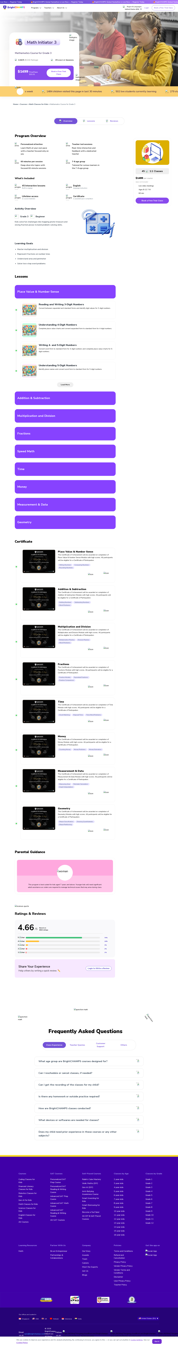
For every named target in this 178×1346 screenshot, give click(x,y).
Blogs (84, 1275)
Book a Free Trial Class (163, 8)
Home (15, 104)
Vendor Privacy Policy (123, 1266)
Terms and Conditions (123, 1251)
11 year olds (119, 1215)
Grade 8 (149, 1207)
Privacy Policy (120, 1262)
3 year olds (118, 1183)
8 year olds (118, 1203)
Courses (23, 104)
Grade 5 (149, 1195)
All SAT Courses (57, 1220)
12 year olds (119, 1219)
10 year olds (119, 1211)
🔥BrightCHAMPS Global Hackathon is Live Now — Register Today (83, 2)
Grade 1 (149, 1179)
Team (84, 1259)
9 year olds (118, 1207)
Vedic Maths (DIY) (90, 1183)
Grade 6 (149, 1199)
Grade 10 (150, 1215)
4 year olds (118, 1187)
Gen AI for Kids (25, 1200)
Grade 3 (149, 1187)
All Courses (24, 1222)
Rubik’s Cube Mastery (91, 1179)
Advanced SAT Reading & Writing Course (58, 1213)
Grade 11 (150, 1219)
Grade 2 (149, 1183)
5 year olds (118, 1191)
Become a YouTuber (90, 1212)
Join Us (85, 1271)
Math (21, 1251)
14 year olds (119, 1227)
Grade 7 (149, 1203)
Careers (85, 1263)
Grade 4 (149, 1191)
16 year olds (119, 1235)
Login (146, 8)
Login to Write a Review (98, 968)
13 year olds (119, 1223)
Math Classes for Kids (38, 104)
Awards (85, 1255)
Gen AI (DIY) (87, 1187)
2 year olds (118, 1179)
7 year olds (118, 1199)
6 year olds (118, 1195)
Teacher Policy (120, 1284)
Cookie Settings (137, 1340)
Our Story (86, 1251)
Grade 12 (150, 1223)
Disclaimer (118, 1277)
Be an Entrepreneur (58, 1251)
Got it (157, 1341)
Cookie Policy (22, 1343)
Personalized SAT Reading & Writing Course (58, 1189)
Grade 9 (149, 1211)
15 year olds (119, 1231)
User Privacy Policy (122, 1281)
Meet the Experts (90, 1267)
